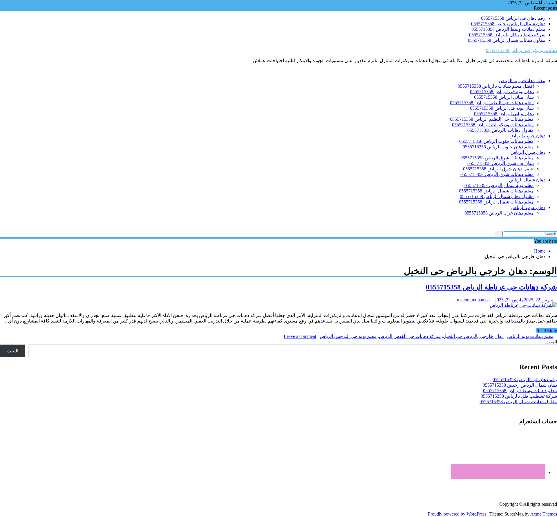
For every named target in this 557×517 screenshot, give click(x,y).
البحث (551, 341)
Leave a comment (300, 336)
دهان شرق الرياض (528, 152)
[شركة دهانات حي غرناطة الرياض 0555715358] (523, 305)
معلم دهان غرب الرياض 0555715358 (499, 212)
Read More (546, 330)
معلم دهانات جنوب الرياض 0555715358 (496, 141)
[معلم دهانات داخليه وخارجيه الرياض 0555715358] (555, 222)
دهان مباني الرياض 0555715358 (504, 97)
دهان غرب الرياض (528, 207)
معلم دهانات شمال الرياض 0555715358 (496, 190)
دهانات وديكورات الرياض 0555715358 (521, 50)
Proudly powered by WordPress (457, 513)
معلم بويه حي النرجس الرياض (348, 336)
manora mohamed (473, 299)
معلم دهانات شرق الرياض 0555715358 (497, 157)
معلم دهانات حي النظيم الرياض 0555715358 (492, 102)
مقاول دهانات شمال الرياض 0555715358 (506, 40)
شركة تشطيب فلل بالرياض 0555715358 (507, 34)
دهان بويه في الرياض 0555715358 (502, 91)
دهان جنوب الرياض (527, 135)
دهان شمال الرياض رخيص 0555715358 (508, 23)
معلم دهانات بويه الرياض (522, 80)
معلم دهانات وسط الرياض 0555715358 (508, 29)
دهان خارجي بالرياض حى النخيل (473, 336)
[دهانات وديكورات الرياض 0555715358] (555, 70)
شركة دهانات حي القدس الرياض (410, 336)
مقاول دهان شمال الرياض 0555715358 (497, 196)
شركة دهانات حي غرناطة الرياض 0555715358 (491, 287)
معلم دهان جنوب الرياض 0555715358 (498, 146)
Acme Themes (543, 513)
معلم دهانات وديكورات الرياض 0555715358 (493, 124)
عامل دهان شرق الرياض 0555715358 (498, 168)
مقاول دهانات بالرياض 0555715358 (500, 130)
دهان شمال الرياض (527, 179)
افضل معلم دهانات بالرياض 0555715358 (496, 86)
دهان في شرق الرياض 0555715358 (500, 163)
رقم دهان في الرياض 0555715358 (513, 18)
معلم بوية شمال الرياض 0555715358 (499, 185)
